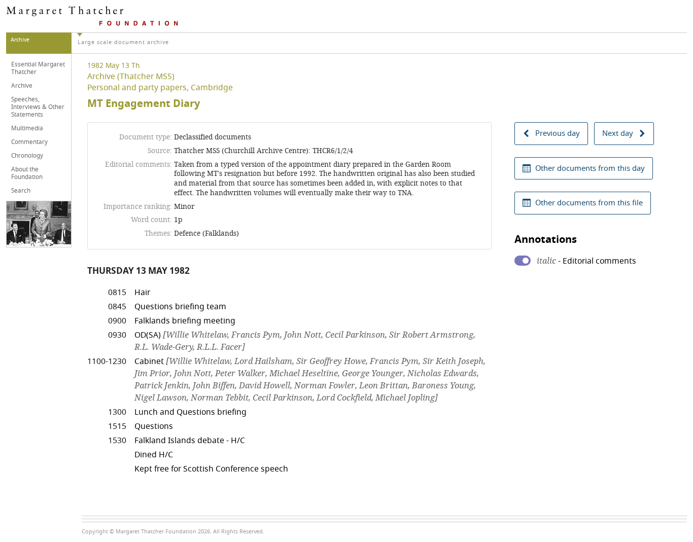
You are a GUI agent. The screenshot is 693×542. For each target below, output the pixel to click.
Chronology (27, 155)
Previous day (557, 133)
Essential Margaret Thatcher (38, 68)
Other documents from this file (589, 202)
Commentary (29, 142)
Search (20, 190)
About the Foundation (27, 173)
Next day (617, 133)
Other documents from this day (590, 168)
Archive (21, 85)
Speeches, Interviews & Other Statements (37, 107)
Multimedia (27, 128)
